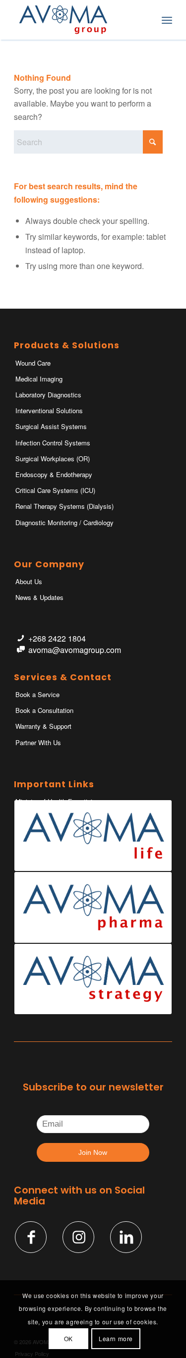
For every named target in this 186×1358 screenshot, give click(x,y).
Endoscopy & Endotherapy (53, 474)
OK (68, 1338)
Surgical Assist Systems (51, 426)
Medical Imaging (38, 378)
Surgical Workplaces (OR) (52, 458)
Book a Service (37, 694)
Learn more (116, 1338)
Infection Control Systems (52, 442)
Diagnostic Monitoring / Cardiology (64, 522)
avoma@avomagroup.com (74, 649)
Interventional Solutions (49, 410)
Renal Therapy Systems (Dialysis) (64, 506)
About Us (28, 581)
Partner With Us (38, 742)
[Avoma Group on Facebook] (31, 1237)
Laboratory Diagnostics (48, 394)
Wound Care (33, 363)
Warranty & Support (43, 726)
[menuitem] (145, 20)
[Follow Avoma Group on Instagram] (78, 1237)
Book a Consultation (44, 710)
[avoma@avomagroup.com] (20, 649)
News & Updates (39, 597)
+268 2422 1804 (57, 638)
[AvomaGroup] (77, 20)
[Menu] (167, 20)
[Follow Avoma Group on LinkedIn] (126, 1237)
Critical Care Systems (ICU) (55, 490)
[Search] (145, 20)
